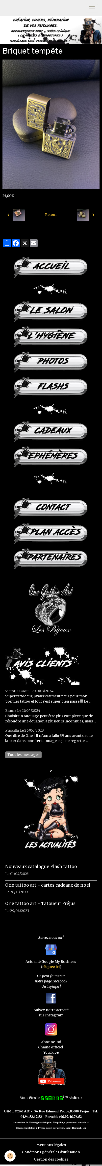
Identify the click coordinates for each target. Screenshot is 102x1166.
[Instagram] (51, 1029)
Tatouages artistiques (40, 1122)
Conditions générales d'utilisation (51, 1152)
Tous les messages (23, 754)
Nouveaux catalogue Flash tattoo (41, 866)
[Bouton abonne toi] (51, 1070)
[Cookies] (10, 1156)
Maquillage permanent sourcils (69, 1122)
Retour (51, 214)
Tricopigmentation (25, 1128)
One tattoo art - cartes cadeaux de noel (47, 885)
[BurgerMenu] (92, 8)
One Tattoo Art (16, 1111)
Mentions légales (51, 1145)
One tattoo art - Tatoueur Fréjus (40, 903)
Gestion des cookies (51, 1159)
